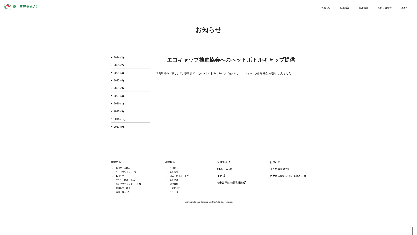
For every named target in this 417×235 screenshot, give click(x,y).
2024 (119, 72)
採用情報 (363, 8)
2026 (119, 57)
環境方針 (174, 184)
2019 (119, 111)
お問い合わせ (385, 8)
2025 (119, 65)
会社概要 (174, 172)
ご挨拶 (173, 168)
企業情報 (170, 162)
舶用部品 (120, 176)
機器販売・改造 (123, 188)
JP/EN (404, 8)
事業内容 (116, 162)
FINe (220, 175)
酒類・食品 (121, 192)
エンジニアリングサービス (128, 184)
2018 (119, 119)
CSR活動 (176, 188)
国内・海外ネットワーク (181, 176)
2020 (119, 103)
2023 (119, 80)
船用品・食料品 (123, 168)
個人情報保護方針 (280, 169)
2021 (119, 95)
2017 (119, 126)
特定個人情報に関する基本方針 (288, 175)
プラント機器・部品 (125, 180)
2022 (119, 88)
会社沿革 (174, 180)
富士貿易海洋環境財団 (230, 182)
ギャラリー (175, 192)
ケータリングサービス (126, 172)
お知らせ (275, 162)
